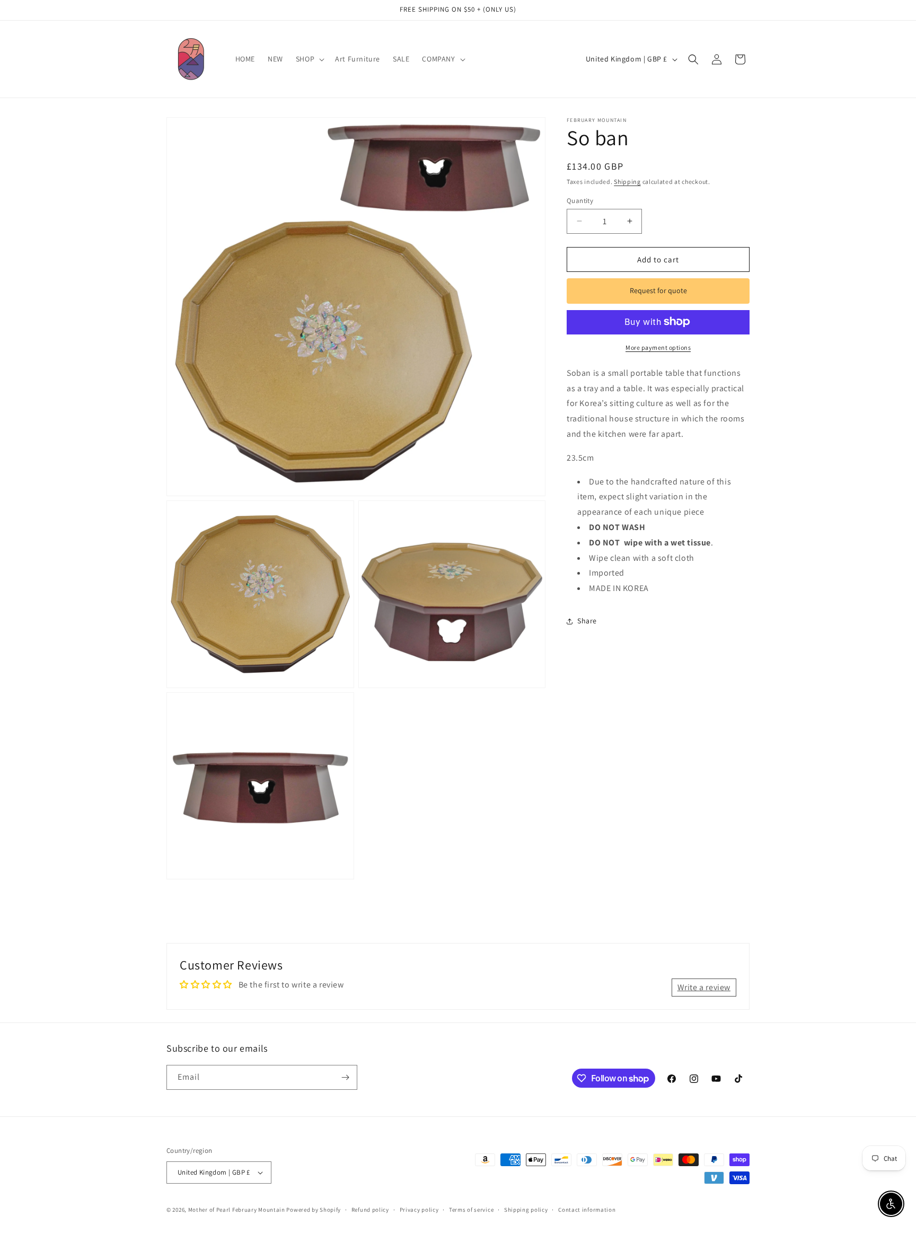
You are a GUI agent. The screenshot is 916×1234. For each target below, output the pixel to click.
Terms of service (471, 1209)
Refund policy (370, 1209)
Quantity (580, 200)
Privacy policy (419, 1209)
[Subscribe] (345, 1077)
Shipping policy (526, 1209)
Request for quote (658, 290)
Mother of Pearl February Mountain (236, 1209)
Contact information (586, 1209)
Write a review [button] (703, 987)
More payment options (658, 347)
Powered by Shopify (313, 1209)
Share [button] (587, 620)
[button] (309, 59)
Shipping (627, 182)
